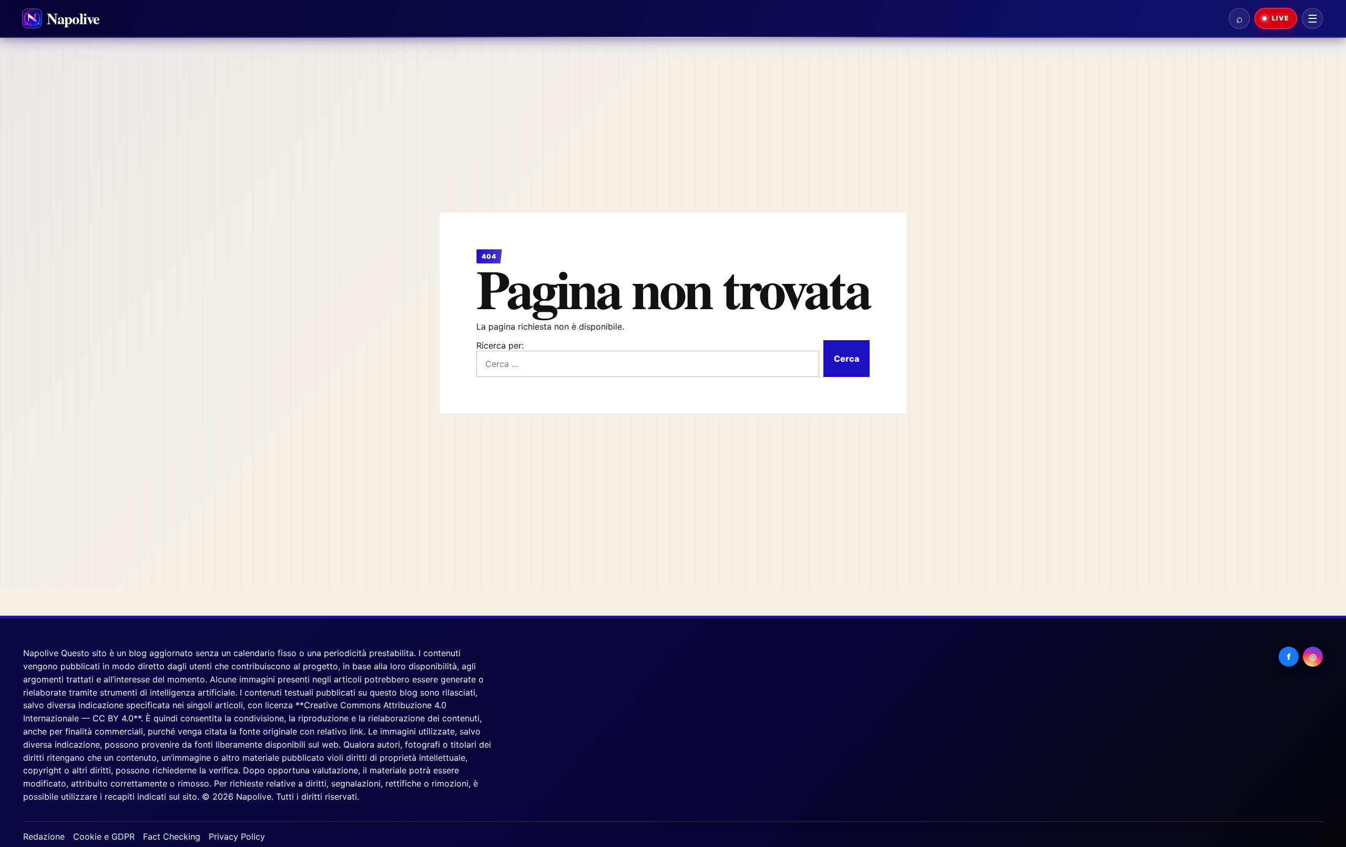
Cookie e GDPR (104, 836)
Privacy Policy (237, 836)
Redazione (44, 836)
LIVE (1279, 18)
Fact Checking (171, 836)
